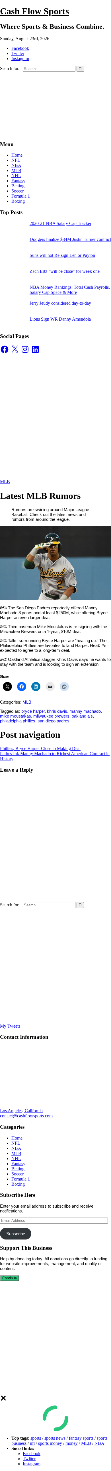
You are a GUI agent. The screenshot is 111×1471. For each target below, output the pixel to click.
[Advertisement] (55, 416)
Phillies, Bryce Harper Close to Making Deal (40, 748)
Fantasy (18, 180)
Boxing (18, 201)
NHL (16, 175)
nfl (32, 1443)
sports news (54, 1438)
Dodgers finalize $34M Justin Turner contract (70, 239)
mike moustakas (15, 716)
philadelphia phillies (17, 720)
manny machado (85, 711)
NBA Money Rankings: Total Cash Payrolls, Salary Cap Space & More (70, 290)
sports (35, 1438)
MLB (16, 170)
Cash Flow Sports (34, 11)
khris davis (57, 711)
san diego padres (53, 720)
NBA (16, 165)
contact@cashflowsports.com (26, 1115)
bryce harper (33, 711)
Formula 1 (20, 196)
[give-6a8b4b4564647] (4, 1400)
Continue (9, 1278)
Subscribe (15, 1233)
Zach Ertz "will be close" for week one (65, 271)
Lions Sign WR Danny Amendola (60, 319)
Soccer (17, 191)
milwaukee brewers (51, 716)
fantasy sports (81, 1438)
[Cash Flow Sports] (55, 133)
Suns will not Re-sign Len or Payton (62, 255)
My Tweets (10, 1026)
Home (16, 155)
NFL (15, 160)
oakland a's (82, 716)
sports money (50, 1443)
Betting (17, 185)
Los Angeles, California (21, 1110)
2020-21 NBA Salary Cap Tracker (60, 223)
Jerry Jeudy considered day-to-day (60, 303)
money (71, 1443)
